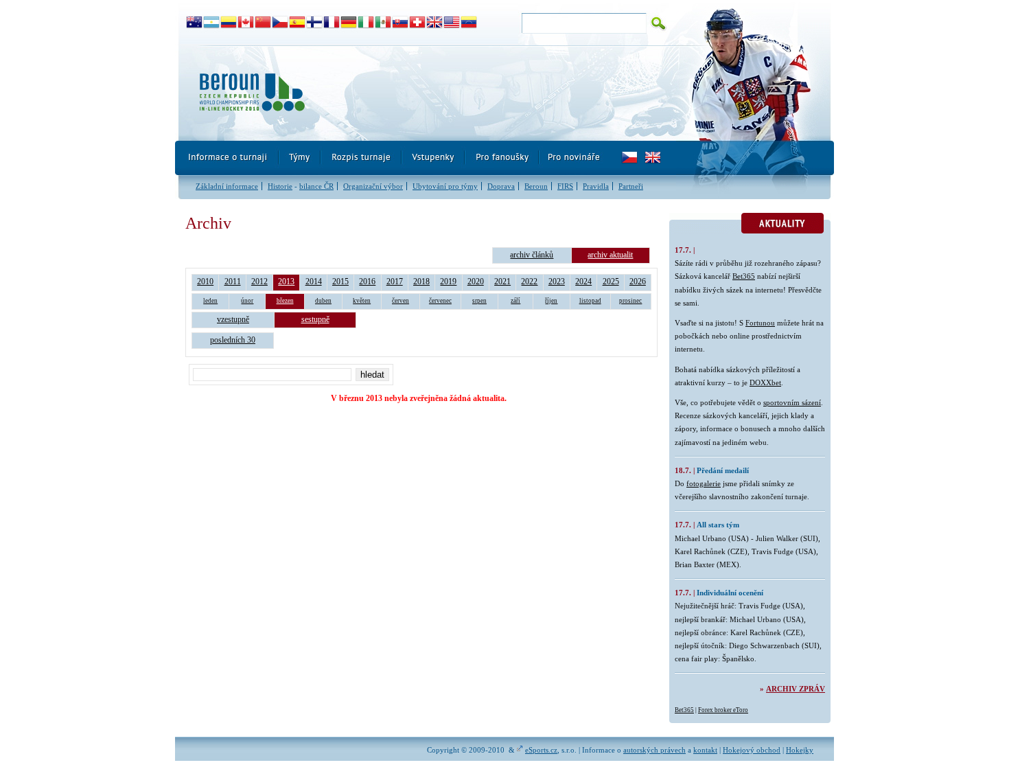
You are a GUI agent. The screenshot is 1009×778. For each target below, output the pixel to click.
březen (285, 300)
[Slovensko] (400, 22)
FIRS (565, 186)
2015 (340, 281)
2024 (583, 281)
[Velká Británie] (434, 22)
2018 (421, 281)
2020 (475, 281)
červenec (440, 300)
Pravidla (596, 186)
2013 (286, 281)
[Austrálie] (194, 22)
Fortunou (760, 323)
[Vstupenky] (433, 158)
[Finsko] (314, 22)
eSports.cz (541, 750)
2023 (556, 281)
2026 (637, 281)
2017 (394, 281)
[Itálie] (366, 22)
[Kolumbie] (228, 22)
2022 (529, 281)
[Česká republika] (280, 22)
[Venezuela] (469, 22)
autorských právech (654, 750)
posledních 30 (232, 340)
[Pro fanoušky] (502, 158)
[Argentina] (211, 22)
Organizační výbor (373, 186)
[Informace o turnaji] (227, 158)
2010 (205, 281)
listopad (590, 300)
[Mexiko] (383, 22)
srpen (479, 300)
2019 (448, 281)
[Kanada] (246, 22)
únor (247, 300)
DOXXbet (765, 382)
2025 (611, 281)
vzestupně (233, 319)
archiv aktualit (610, 255)
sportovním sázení (792, 402)
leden (210, 300)
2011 (232, 281)
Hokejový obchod (751, 750)
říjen (551, 300)
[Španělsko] (297, 22)
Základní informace (227, 186)
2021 (502, 281)
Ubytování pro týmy (445, 186)
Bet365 (743, 276)
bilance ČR (316, 186)
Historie (280, 186)
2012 (259, 281)
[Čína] (263, 22)
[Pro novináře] (573, 158)
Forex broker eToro (723, 710)
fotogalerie (703, 483)
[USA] (452, 22)
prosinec (630, 300)
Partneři (630, 186)
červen (400, 300)
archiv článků (531, 255)
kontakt (705, 750)
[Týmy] (300, 158)
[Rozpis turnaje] (361, 158)
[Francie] (331, 22)
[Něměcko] (349, 22)
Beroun (536, 186)
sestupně (315, 319)
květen (362, 300)
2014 (313, 281)
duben (323, 300)
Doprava (501, 186)
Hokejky (799, 750)
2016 (367, 281)
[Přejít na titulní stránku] (425, 93)
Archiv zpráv (795, 689)
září (515, 300)
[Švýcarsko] (417, 22)
